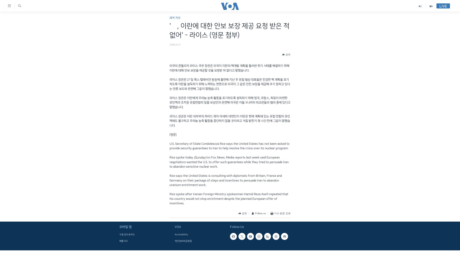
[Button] (286, 54)
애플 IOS (123, 241)
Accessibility (181, 234)
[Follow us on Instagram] (259, 236)
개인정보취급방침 (183, 241)
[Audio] (420, 6)
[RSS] (267, 236)
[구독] (284, 236)
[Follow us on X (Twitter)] (241, 236)
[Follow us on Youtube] (250, 236)
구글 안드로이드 (127, 234)
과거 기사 (174, 17)
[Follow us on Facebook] (233, 236)
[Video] (431, 6)
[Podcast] (276, 236)
